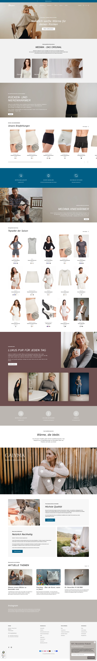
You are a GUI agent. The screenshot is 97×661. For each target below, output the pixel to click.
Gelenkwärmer (49, 5)
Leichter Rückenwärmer (65, 155)
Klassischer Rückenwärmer (16, 155)
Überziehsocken (48, 323)
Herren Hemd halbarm (81, 260)
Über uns (61, 5)
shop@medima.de (13, 633)
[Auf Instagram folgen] (11, 647)
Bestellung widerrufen (43, 642)
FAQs (82, 628)
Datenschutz (42, 637)
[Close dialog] (95, 642)
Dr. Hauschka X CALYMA (74, 587)
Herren (36, 5)
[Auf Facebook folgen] (8, 647)
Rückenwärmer (42, 5)
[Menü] (5, 651)
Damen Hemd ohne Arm (32, 260)
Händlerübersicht (84, 631)
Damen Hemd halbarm (16, 260)
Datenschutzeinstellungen (44, 633)
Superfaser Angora (64, 633)
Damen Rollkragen (81, 323)
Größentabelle (83, 633)
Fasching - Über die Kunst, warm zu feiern (48, 588)
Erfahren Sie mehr (17, 551)
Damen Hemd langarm (48, 260)
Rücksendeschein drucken (44, 631)
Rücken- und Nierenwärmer (48, 28)
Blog (61, 628)
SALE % (66, 5)
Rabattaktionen (83, 635)
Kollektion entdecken (12, 364)
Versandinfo (42, 628)
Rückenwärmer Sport (81, 155)
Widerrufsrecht (42, 639)
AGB (41, 635)
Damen (31, 5)
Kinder (56, 5)
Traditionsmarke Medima (65, 631)
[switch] (3, 657)
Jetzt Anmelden (91, 657)
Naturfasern (63, 635)
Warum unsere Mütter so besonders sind (17, 588)
